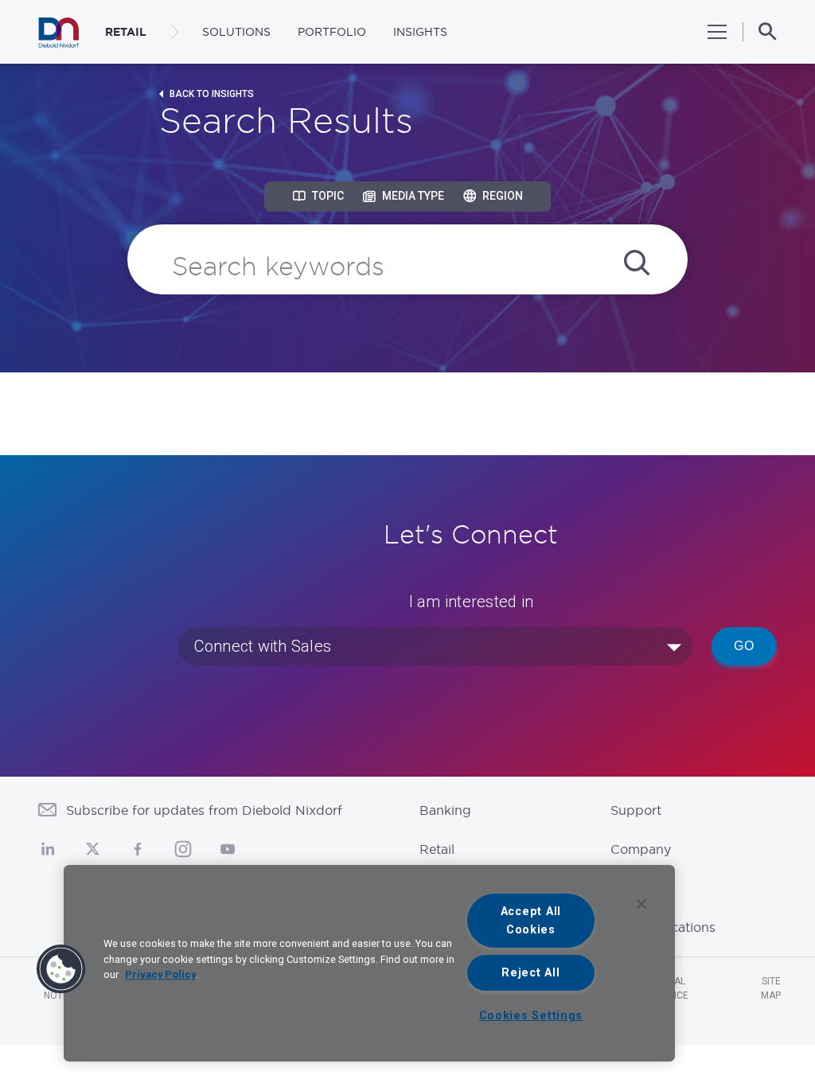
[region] (369, 963)
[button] (61, 969)
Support (635, 810)
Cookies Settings (531, 1016)
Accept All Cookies (531, 921)
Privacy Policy (160, 974)
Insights (420, 32)
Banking (445, 810)
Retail (436, 849)
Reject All (530, 973)
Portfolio (332, 32)
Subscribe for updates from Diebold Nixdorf (204, 810)
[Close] (641, 903)
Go (744, 646)
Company (640, 849)
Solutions (236, 32)
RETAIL (125, 32)
